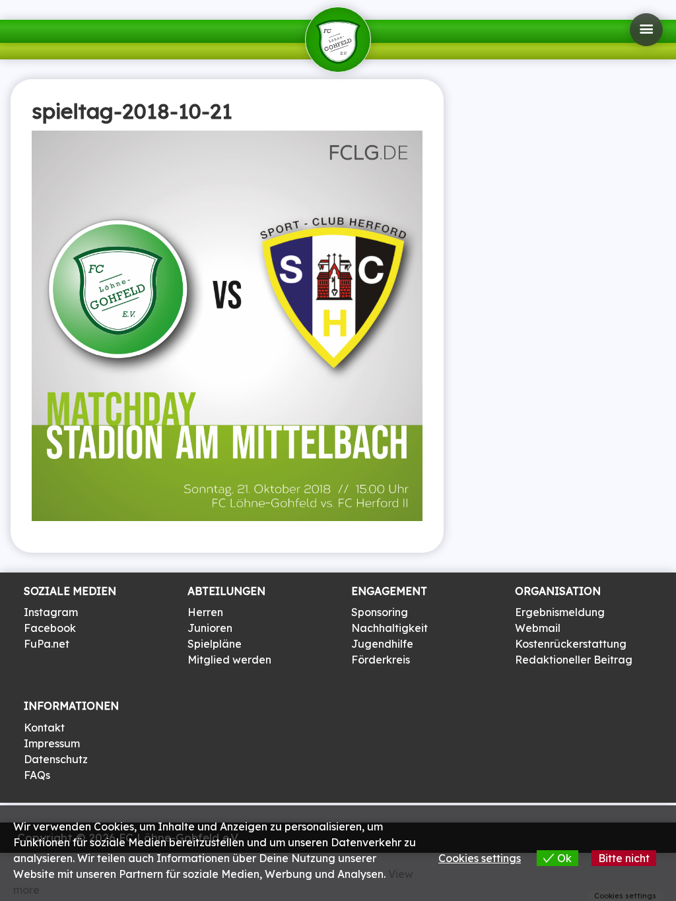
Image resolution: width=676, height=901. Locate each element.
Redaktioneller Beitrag (573, 659)
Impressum (52, 743)
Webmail (537, 628)
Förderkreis (380, 659)
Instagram (51, 612)
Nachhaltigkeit (389, 628)
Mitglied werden (229, 659)
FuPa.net (46, 643)
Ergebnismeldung (560, 612)
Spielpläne (214, 643)
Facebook (50, 628)
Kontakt (44, 727)
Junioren (209, 628)
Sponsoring (379, 612)
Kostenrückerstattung (570, 643)
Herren (205, 612)
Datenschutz (56, 759)
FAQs (37, 775)
